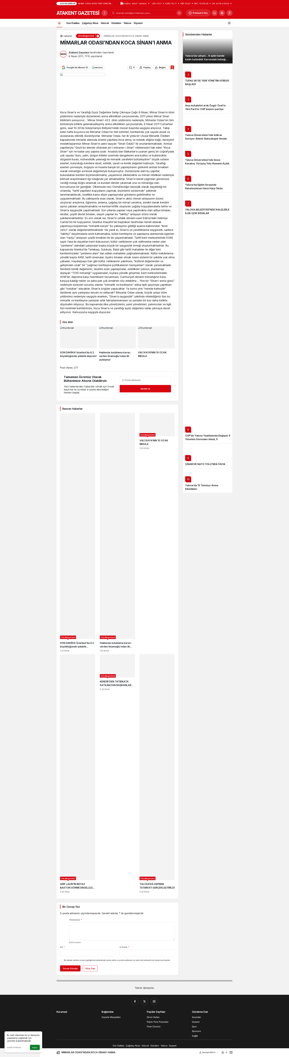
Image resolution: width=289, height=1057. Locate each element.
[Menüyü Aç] (105, 13)
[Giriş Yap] (230, 13)
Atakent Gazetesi (79, 52)
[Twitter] (144, 1001)
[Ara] (214, 13)
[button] (222, 13)
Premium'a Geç (200, 13)
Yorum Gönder (70, 968)
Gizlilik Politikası (14, 1047)
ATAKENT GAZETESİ (77, 13)
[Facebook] (134, 1001)
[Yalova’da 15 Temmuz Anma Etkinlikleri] (208, 480)
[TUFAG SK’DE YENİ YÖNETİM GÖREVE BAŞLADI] (208, 75)
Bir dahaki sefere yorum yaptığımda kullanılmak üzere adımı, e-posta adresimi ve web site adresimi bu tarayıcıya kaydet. (117, 960)
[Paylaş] (230, 1052)
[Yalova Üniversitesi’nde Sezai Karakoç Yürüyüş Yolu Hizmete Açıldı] (208, 155)
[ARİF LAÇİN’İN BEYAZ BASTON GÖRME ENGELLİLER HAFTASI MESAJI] (77, 773)
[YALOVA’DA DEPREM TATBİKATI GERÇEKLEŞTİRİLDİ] (157, 773)
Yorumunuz (75, 920)
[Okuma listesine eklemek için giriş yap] (172, 67)
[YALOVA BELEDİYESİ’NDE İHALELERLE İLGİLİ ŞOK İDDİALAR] (208, 204)
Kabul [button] (34, 1047)
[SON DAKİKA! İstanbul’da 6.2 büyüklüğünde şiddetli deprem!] (78, 343)
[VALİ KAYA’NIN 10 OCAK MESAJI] (156, 343)
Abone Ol (145, 389)
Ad (62, 947)
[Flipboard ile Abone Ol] (97, 67)
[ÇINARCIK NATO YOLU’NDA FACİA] (208, 455)
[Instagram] (154, 1001)
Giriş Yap (90, 968)
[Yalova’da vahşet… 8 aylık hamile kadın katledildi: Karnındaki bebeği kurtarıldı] (208, 51)
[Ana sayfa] (59, 23)
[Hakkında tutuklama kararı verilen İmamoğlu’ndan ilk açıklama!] (117, 343)
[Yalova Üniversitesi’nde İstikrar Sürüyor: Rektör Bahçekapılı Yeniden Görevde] (208, 128)
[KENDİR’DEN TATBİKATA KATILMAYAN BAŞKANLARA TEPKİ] (117, 773)
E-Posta (124, 947)
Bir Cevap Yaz (71, 906)
